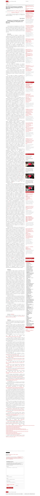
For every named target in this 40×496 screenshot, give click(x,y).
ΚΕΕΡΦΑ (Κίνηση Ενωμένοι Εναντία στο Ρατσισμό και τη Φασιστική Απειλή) (30, 273)
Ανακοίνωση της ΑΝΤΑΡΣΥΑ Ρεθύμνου (29, 247)
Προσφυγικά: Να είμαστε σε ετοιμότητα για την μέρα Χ (30, 206)
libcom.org (27, 319)
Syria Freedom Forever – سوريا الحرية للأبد (29, 311)
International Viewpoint (29, 312)
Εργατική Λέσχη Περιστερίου (28, 288)
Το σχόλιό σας (22, 10)
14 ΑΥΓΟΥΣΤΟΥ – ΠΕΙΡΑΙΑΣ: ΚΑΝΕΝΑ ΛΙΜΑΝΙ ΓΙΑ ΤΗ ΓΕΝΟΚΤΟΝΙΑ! (29, 84)
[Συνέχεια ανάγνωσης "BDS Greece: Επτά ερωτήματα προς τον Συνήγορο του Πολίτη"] (30, 41)
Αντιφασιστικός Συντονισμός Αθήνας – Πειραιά (29, 264)
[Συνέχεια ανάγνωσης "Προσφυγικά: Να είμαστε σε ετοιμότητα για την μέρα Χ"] (30, 208)
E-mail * (7, 478)
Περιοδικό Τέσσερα (29, 304)
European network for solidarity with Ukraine (29, 325)
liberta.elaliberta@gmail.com (30, 328)
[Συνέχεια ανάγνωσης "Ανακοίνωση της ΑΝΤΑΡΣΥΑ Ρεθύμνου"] (30, 249)
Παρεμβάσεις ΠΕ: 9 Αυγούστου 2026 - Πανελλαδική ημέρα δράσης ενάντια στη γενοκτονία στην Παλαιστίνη (30, 96)
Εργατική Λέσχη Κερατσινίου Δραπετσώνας (30, 283)
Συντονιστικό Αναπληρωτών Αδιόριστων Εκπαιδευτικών (30, 300)
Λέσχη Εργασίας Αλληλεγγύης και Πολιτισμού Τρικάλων (29, 291)
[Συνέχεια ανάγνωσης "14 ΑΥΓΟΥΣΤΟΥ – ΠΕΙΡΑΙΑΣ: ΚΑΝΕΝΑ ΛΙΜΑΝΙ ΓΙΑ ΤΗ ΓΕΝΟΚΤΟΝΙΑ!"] (30, 87)
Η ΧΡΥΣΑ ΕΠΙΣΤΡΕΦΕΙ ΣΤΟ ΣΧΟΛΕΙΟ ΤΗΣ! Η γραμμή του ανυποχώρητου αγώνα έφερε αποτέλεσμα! (30, 13)
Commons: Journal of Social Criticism (29, 321)
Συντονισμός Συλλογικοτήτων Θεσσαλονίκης (28, 280)
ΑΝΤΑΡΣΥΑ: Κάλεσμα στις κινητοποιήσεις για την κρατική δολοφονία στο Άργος (30, 139)
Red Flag (27, 314)
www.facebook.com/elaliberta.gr (29, 330)
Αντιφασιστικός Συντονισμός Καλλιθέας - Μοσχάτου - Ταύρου (30, 266)
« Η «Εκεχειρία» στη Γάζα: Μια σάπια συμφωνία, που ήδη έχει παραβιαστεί (14, 457)
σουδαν (10, 455)
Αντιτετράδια (28, 298)
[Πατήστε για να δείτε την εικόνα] (15, 12)
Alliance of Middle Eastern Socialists (29, 310)
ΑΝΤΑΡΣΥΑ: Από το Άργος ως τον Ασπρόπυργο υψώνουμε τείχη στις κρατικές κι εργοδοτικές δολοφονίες (29, 110)
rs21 (27, 315)
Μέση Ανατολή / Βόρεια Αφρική (13, 454)
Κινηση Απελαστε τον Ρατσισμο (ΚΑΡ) (29, 293)
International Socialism (29, 317)
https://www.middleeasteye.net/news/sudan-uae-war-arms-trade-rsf (13, 336)
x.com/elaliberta (28, 331)
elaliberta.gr (12, 314)
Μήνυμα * (8, 466)
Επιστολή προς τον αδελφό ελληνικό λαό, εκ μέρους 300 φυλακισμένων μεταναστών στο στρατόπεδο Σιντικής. (30, 26)
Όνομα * (8, 475)
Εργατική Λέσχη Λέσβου (29, 284)
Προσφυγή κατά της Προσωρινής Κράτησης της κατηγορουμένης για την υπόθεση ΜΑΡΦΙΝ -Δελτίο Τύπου (29, 51)
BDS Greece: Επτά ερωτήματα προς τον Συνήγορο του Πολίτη (30, 39)
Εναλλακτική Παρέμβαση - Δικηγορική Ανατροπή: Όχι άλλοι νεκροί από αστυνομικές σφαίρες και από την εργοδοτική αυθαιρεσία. (29, 124)
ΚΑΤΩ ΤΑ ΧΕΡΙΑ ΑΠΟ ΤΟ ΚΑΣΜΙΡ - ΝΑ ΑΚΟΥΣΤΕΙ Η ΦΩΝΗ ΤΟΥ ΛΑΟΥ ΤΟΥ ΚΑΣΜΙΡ (30, 217)
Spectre (27, 316)
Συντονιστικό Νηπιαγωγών (30, 299)
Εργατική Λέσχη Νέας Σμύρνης (29, 286)
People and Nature (28, 320)
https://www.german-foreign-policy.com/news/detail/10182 (16, 376)
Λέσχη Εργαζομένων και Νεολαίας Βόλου (29, 289)
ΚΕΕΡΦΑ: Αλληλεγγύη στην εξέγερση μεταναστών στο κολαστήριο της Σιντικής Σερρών (29, 194)
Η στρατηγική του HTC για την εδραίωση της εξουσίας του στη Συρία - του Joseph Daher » (14, 458)
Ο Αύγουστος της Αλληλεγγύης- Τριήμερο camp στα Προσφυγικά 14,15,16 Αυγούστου (30, 66)
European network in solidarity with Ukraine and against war (30, 323)
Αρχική (7, 1)
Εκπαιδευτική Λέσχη (29, 297)
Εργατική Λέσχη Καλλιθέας (28, 281)
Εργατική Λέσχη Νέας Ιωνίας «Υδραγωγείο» (29, 285)
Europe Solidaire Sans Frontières (29, 314)
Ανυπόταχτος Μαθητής (29, 301)
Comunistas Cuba (28, 318)
